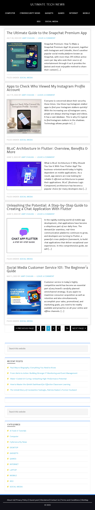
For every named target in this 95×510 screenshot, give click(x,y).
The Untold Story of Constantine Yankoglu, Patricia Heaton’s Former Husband (43, 390)
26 (67, 328)
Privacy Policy (21, 500)
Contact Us (55, 500)
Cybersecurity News (18, 442)
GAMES (13, 458)
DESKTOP (14, 447)
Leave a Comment (46, 38)
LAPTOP (13, 470)
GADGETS (14, 453)
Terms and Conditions (70, 500)
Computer (14, 436)
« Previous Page (25, 328)
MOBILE (13, 475)
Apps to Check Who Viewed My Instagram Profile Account (46, 88)
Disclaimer (44, 500)
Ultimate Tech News (47, 4)
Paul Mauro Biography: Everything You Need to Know (33, 367)
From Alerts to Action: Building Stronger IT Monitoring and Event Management (43, 373)
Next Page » (79, 328)
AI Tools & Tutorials (18, 430)
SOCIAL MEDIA (26, 77)
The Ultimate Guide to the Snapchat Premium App (47, 33)
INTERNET (14, 464)
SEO (11, 481)
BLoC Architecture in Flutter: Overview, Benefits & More (47, 150)
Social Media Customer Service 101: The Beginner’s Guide (47, 269)
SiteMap (84, 500)
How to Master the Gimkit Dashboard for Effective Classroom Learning (40, 384)
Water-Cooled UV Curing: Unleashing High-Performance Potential (38, 378)
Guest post (34, 500)
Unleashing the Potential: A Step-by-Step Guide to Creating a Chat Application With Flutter (47, 207)
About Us (11, 500)
